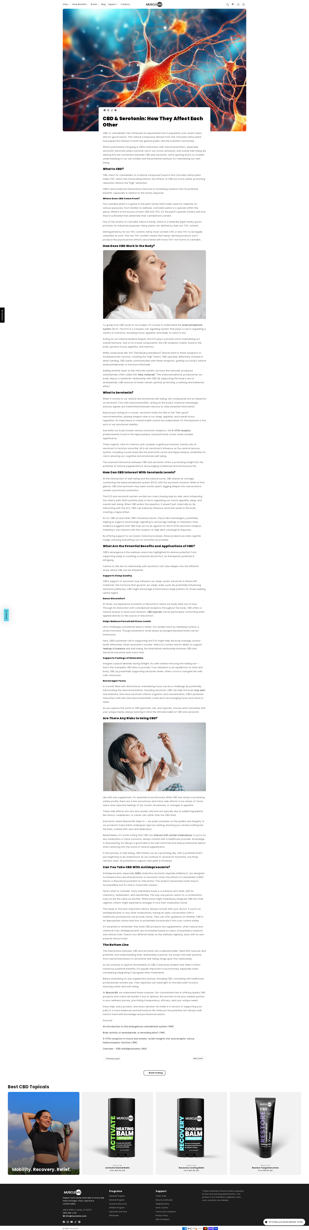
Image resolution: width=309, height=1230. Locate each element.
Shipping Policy (162, 1204)
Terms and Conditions (166, 1211)
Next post (198, 1058)
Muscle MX (112, 992)
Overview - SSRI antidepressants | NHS (125, 1048)
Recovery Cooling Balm (191, 1168)
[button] (227, 4)
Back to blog (156, 1072)
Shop (65, 4)
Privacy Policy (162, 1215)
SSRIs (138, 873)
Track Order (161, 1196)
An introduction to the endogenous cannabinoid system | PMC (138, 1026)
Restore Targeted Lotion (265, 1168)
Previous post (112, 1058)
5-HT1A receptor (181, 430)
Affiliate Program (117, 1207)
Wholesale (114, 1215)
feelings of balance (114, 648)
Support (112, 4)
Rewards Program (117, 1196)
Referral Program (117, 1200)
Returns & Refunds (164, 1200)
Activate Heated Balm (117, 1168)
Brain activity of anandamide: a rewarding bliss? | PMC (134, 1032)
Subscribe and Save (118, 1211)
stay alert (199, 690)
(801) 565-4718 (69, 1213)
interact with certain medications (173, 835)
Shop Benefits (79, 4)
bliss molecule (146, 374)
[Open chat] (301, 1222)
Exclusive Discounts (118, 1204)
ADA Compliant (162, 1219)
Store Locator (162, 1207)
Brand (94, 4)
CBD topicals (154, 611)
